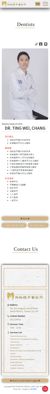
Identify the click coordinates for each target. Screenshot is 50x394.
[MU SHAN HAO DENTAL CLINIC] (14, 3)
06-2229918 (15, 319)
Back (25, 218)
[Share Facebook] (41, 44)
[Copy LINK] (36, 44)
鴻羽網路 (33, 389)
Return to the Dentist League (25, 380)
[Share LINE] (45, 44)
